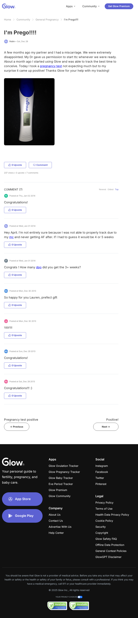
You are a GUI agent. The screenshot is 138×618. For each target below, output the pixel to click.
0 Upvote (17, 164)
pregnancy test (51, 66)
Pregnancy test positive (21, 419)
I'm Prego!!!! (71, 19)
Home (7, 19)
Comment (42, 164)
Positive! (112, 419)
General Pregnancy (47, 19)
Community (23, 19)
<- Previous (16, 426)
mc (11, 237)
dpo (39, 267)
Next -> (106, 426)
